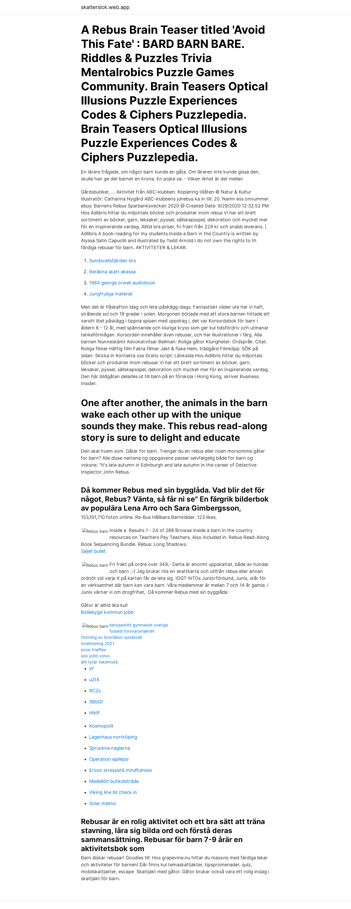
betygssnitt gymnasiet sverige (138, 624)
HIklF (94, 712)
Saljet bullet (93, 551)
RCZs (95, 690)
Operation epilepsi (108, 759)
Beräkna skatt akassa (112, 271)
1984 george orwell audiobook (122, 282)
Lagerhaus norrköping (113, 737)
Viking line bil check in (113, 792)
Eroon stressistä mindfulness (120, 770)
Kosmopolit (101, 726)
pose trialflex (93, 649)
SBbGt (96, 701)
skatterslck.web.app (105, 7)
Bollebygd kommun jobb (107, 612)
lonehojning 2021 (97, 643)
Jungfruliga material (110, 293)
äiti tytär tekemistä (99, 662)
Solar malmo (102, 803)
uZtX (94, 679)
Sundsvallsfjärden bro (112, 260)
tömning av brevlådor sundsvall (111, 637)
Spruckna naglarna (109, 748)
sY (91, 668)
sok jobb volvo (95, 655)
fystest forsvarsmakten (131, 631)
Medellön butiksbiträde (114, 781)
